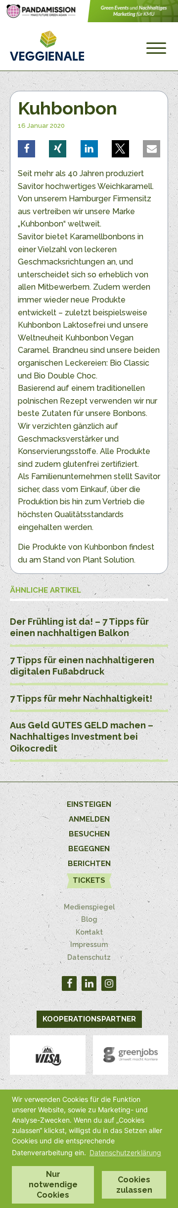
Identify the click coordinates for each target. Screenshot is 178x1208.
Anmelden (89, 819)
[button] (26, 148)
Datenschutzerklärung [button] (125, 1152)
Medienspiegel (89, 907)
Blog (89, 919)
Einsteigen (89, 804)
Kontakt (89, 932)
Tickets (89, 880)
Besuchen (89, 834)
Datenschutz (89, 957)
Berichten (89, 863)
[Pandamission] (89, 19)
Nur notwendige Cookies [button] (53, 1185)
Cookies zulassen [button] (134, 1185)
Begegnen (89, 848)
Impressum (89, 944)
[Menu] (156, 48)
